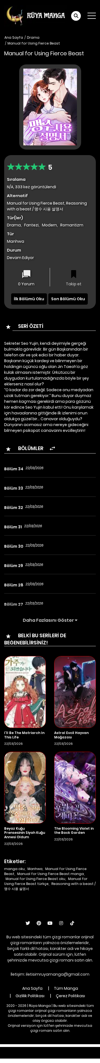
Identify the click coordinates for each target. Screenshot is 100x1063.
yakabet (10, 1055)
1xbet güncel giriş (18, 1049)
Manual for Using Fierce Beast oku (35, 878)
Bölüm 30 (13, 546)
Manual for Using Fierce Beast (34, 43)
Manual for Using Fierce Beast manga (50, 873)
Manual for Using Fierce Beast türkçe (46, 881)
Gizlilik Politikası (30, 996)
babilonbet (67, 1049)
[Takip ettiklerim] (73, 274)
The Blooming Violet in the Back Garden (74, 830)
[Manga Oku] (35, 15)
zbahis (88, 1049)
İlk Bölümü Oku (29, 299)
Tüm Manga (66, 988)
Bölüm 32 (13, 507)
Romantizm (71, 225)
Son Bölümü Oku (68, 299)
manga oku (14, 868)
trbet (50, 1055)
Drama (33, 37)
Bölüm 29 (13, 565)
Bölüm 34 (13, 469)
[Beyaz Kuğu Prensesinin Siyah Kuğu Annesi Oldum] (25, 787)
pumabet (32, 1055)
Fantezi (31, 225)
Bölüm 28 (13, 585)
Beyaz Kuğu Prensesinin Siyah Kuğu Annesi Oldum (24, 832)
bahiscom (88, 1055)
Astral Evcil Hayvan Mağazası (71, 735)
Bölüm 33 (13, 488)
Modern (49, 225)
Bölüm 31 (13, 527)
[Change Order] (52, 448)
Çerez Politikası (70, 996)
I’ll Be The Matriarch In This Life (24, 735)
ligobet (45, 1049)
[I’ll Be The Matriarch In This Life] (25, 691)
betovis (66, 1055)
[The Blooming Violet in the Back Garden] (75, 787)
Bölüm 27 (13, 604)
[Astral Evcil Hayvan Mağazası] (75, 691)
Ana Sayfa (13, 37)
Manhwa (35, 868)
